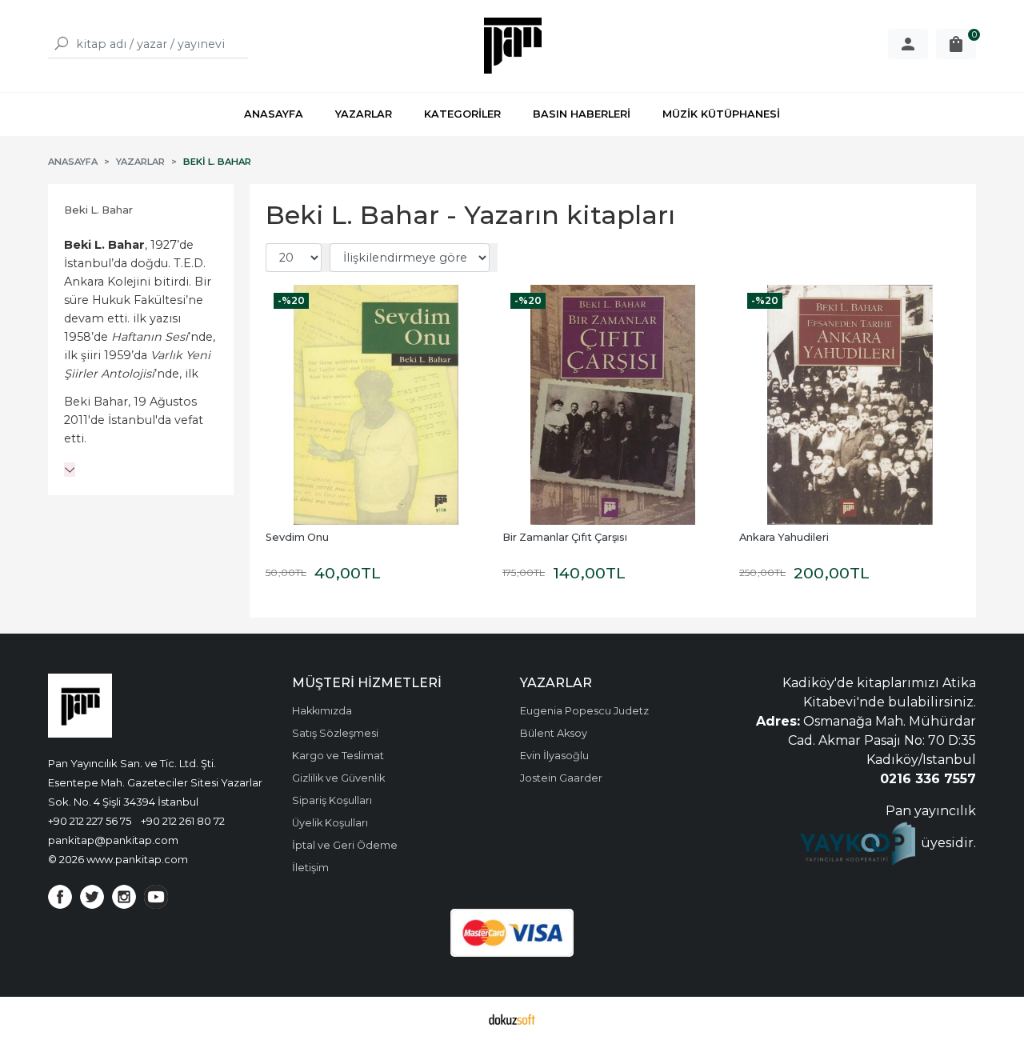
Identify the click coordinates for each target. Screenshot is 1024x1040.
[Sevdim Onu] (376, 405)
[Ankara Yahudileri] (849, 405)
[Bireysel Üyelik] (908, 44)
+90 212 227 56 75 (89, 820)
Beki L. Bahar (98, 210)
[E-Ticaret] (512, 1018)
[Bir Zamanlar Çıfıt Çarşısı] (612, 405)
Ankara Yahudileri (784, 537)
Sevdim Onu (297, 537)
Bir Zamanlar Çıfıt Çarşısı (564, 537)
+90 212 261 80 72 (183, 820)
